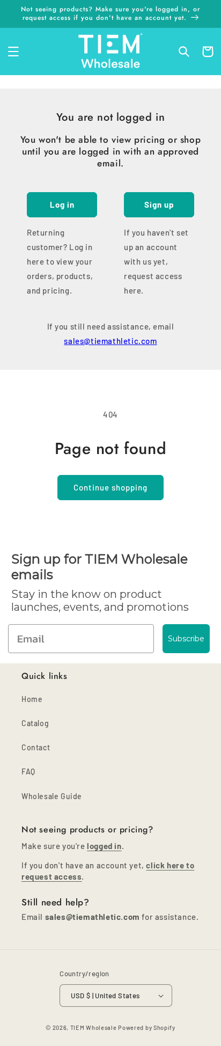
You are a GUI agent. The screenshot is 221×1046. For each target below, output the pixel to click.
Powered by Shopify (146, 1027)
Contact (35, 747)
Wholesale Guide (51, 796)
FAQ (28, 771)
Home (31, 699)
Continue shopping (110, 487)
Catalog (35, 723)
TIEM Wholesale (93, 1027)
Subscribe (186, 638)
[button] (13, 51)
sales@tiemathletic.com (110, 341)
